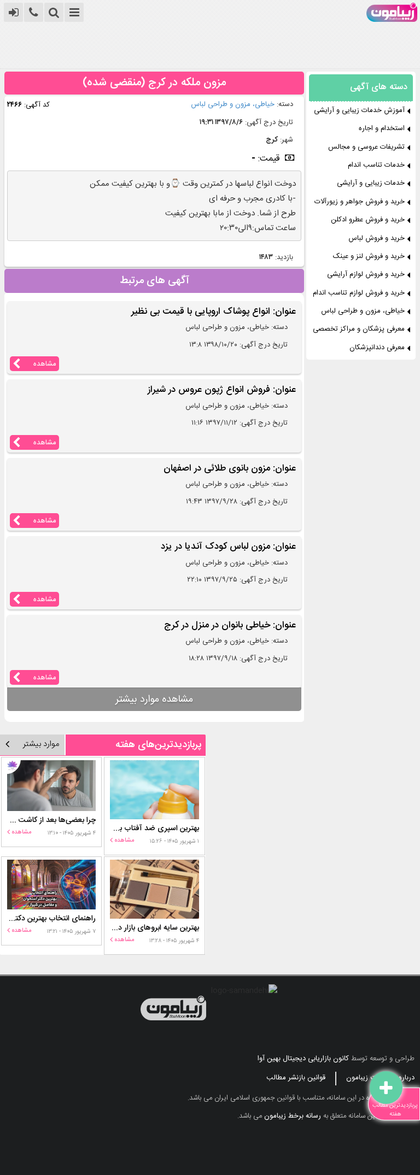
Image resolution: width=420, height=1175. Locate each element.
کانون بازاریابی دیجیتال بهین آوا (303, 1059)
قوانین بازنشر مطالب (295, 1078)
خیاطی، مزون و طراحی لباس (233, 104)
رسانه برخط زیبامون (292, 1116)
